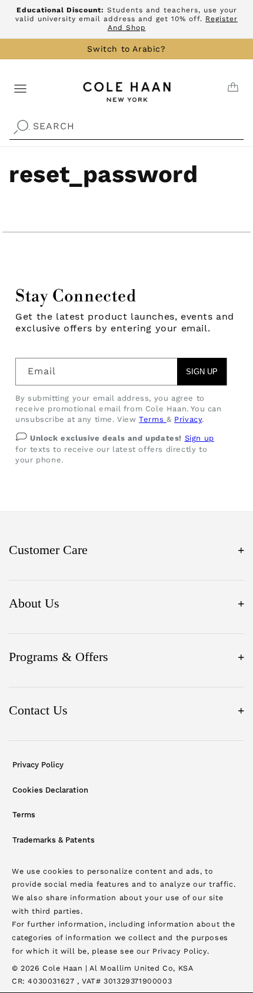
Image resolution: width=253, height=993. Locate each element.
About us (126, 603)
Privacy (188, 419)
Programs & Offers (126, 656)
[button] (20, 88)
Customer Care (126, 549)
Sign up (199, 438)
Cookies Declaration (50, 790)
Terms (153, 419)
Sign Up (202, 371)
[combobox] (126, 126)
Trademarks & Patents (53, 840)
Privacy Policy (38, 764)
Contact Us (126, 710)
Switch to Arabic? (126, 48)
